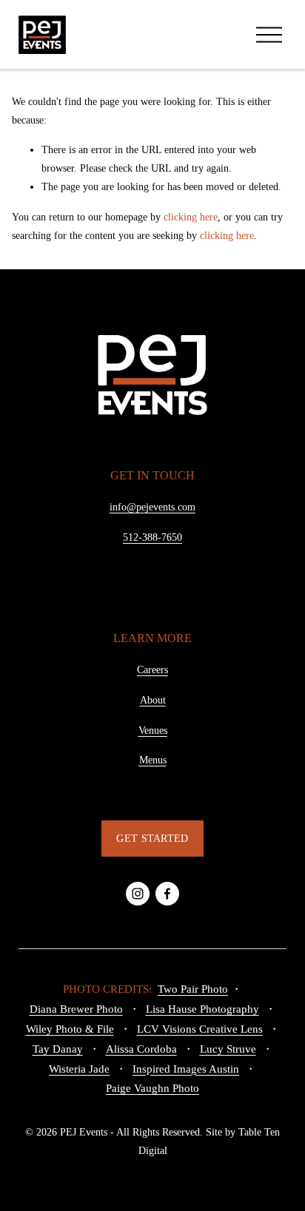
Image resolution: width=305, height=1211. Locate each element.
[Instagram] (138, 893)
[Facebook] (167, 893)
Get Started (152, 838)
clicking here (191, 217)
